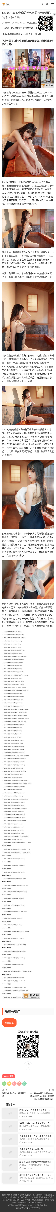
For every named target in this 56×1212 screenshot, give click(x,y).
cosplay (21, 96)
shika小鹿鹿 (8, 34)
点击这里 (9, 1022)
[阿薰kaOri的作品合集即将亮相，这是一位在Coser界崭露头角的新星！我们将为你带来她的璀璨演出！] (10, 1113)
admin (7, 23)
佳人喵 (6, 4)
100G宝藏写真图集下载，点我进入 (27, 28)
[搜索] (41, 4)
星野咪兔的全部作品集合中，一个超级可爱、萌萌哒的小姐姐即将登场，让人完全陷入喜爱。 (35, 1175)
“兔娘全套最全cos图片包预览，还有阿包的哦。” (35, 1123)
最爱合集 (33, 23)
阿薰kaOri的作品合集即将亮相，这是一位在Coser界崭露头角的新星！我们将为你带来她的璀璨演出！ (36, 1110)
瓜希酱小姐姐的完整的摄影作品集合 (35, 1136)
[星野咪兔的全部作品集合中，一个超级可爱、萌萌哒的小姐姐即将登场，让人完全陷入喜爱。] (10, 1178)
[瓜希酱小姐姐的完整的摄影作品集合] (10, 1139)
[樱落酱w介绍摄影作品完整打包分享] (10, 1165)
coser (34, 182)
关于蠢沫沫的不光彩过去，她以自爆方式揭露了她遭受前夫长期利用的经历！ (42, 1096)
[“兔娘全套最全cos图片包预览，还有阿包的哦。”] (10, 1126)
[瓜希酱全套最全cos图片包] (10, 1152)
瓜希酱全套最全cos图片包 (31, 1149)
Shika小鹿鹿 (8, 1076)
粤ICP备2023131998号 (31, 1208)
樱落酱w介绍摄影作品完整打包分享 (35, 1162)
